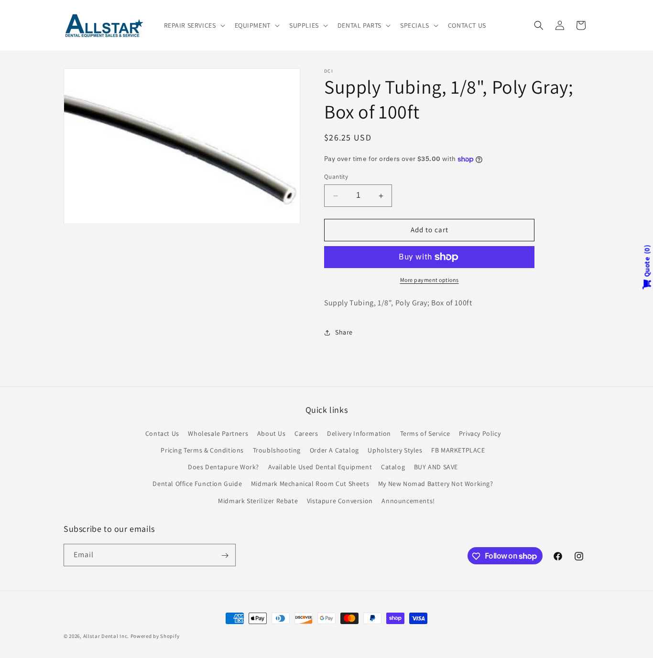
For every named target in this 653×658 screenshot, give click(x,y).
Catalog (393, 467)
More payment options (429, 279)
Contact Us (162, 433)
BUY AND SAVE (436, 467)
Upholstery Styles (395, 449)
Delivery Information (359, 433)
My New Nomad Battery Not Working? (435, 483)
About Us (271, 433)
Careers (306, 433)
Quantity (336, 177)
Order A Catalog (334, 449)
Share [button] (344, 332)
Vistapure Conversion (340, 500)
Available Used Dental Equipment (320, 467)
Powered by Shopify (155, 636)
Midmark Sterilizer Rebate (258, 500)
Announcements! (408, 500)
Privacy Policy (480, 433)
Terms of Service (425, 433)
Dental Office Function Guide (197, 483)
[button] (193, 25)
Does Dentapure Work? (223, 467)
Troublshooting (277, 449)
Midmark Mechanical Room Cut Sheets (310, 483)
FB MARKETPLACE (458, 449)
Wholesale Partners (218, 433)
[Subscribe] (224, 555)
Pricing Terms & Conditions (202, 449)
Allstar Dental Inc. (107, 636)
